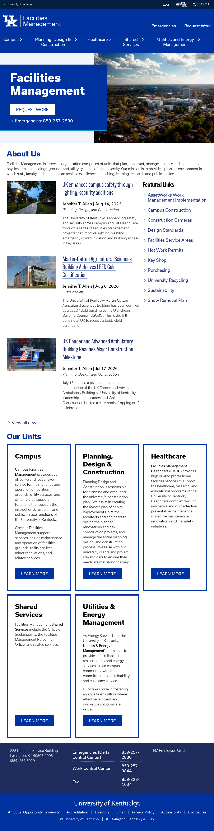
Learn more (34, 574)
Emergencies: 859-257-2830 (44, 120)
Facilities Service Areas (170, 240)
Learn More (34, 721)
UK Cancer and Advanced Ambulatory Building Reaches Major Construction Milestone (97, 350)
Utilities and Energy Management (175, 42)
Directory (102, 812)
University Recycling (168, 280)
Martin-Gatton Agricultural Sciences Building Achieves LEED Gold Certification (97, 267)
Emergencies (164, 26)
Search (203, 4)
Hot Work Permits (165, 250)
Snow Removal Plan (167, 300)
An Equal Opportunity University (34, 812)
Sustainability (161, 290)
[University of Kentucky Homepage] (107, 803)
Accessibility (171, 812)
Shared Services (131, 42)
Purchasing (159, 270)
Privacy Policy (143, 812)
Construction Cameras (170, 220)
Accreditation (77, 812)
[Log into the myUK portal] (181, 4)
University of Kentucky (19, 4)
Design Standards (165, 230)
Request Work (197, 26)
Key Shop (157, 260)
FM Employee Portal (169, 750)
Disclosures (197, 812)
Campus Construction (169, 210)
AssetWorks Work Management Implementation (177, 197)
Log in (168, 4)
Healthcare (98, 39)
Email (120, 812)
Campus (11, 39)
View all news (25, 422)
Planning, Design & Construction (53, 42)
